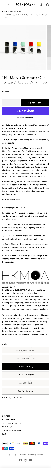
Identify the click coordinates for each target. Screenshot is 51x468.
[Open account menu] (41, 4)
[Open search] (9, 4)
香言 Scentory (20, 455)
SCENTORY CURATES (11, 423)
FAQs (4, 434)
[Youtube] (30, 460)
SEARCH (6, 416)
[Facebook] (20, 460)
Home (4, 11)
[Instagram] (25, 460)
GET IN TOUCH (8, 426)
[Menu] (3, 4)
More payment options (25, 117)
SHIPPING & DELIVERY (12, 397)
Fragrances (15, 11)
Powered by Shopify (34, 455)
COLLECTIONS (8, 419)
